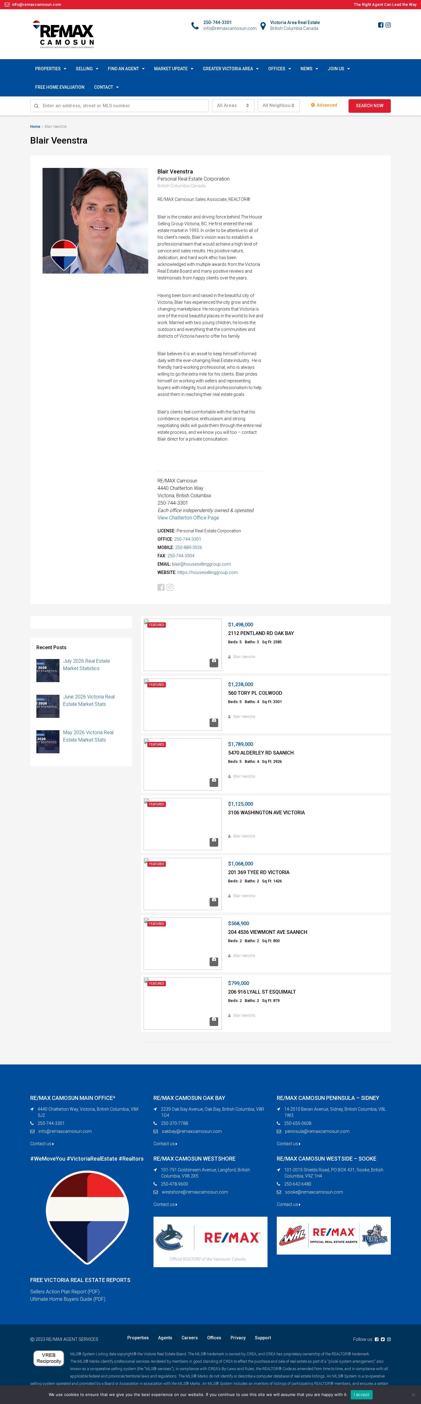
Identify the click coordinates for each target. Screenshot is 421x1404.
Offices (214, 1337)
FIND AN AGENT (123, 68)
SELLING (84, 68)
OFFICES (276, 68)
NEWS (306, 68)
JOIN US (336, 68)
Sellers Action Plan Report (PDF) (65, 1292)
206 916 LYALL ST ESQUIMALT (262, 992)
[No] (413, 1395)
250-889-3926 (188, 547)
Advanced (327, 105)
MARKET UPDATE (171, 68)
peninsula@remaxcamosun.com (317, 1131)
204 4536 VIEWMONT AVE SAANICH (267, 932)
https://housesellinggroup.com (208, 572)
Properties (138, 1337)
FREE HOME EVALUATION (59, 87)
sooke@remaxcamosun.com (314, 1192)
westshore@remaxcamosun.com (195, 1192)
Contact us (41, 1143)
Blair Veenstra (244, 657)
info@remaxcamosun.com (65, 1131)
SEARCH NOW (369, 105)
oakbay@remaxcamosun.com (192, 1131)
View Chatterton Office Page (188, 518)
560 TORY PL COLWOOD (255, 693)
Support (263, 1337)
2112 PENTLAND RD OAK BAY (261, 633)
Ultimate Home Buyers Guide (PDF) (67, 1299)
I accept (362, 1394)
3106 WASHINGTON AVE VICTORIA (266, 813)
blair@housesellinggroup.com (201, 564)
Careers (190, 1337)
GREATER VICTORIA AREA (228, 68)
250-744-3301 (187, 539)
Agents (165, 1337)
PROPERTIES (48, 68)
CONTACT (103, 87)
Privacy (238, 1337)
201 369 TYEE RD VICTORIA (258, 872)
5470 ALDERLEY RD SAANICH (261, 753)
